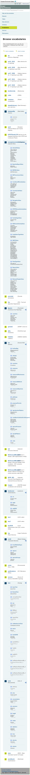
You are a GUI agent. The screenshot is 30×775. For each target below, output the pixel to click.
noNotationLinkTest (14, 623)
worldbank (11, 759)
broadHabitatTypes (14, 544)
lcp (9, 533)
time (13, 734)
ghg (9, 331)
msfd (9, 539)
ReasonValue (14, 267)
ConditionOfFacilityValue (14, 182)
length (14, 713)
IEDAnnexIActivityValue (14, 223)
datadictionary (12, 105)
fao (9, 302)
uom (9, 681)
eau (13, 603)
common (11, 99)
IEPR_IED (11, 477)
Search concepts (21, 51)
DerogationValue (14, 200)
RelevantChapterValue (14, 279)
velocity (14, 740)
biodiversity (11, 91)
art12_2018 (11, 67)
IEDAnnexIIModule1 (12, 455)
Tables (3, 19)
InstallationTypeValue (14, 234)
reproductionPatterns (14, 410)
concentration (14, 699)
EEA (9, 1)
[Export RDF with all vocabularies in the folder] (25, 113)
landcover (11, 491)
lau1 (9, 517)
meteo (14, 720)
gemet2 (10, 326)
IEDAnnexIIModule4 (12, 470)
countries (14, 313)
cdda (9, 95)
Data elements (5, 22)
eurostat (10, 296)
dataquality (11, 111)
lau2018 (10, 525)
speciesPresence (14, 426)
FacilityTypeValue (14, 218)
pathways (14, 397)
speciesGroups (14, 557)
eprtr (9, 127)
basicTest (14, 587)
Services (4, 30)
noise (9, 565)
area (13, 693)
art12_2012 (11, 61)
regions (14, 550)
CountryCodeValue (14, 190)
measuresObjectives (14, 388)
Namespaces (5, 33)
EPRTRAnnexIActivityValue (14, 209)
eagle (13, 502)
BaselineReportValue (14, 164)
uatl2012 (14, 508)
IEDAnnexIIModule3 (12, 460)
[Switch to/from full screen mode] (20, 4)
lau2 (9, 521)
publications (12, 571)
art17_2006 (11, 73)
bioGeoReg (14, 348)
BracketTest (14, 592)
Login (17, 3)
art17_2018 (11, 85)
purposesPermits (14, 403)
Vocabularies (5, 27)
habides (10, 337)
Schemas (4, 24)
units (13, 441)
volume (14, 746)
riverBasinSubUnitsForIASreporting (14, 417)
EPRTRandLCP (12, 134)
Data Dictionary (14, 10)
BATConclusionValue (14, 175)
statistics (14, 726)
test (9, 583)
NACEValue (14, 240)
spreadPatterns (14, 433)
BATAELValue (14, 170)
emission (14, 706)
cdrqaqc (14, 355)
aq (9, 55)
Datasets (4, 16)
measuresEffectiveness (14, 374)
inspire (10, 485)
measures (14, 368)
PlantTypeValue (14, 261)
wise (9, 753)
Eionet (8, 10)
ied (9, 449)
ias (9, 342)
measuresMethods (14, 381)
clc (13, 496)
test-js (14, 628)
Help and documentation (8, 13)
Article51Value (14, 148)
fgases (10, 308)
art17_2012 (11, 79)
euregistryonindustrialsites (12, 142)
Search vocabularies (9, 51)
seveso (10, 577)
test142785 (14, 634)
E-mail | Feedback (6, 769)
